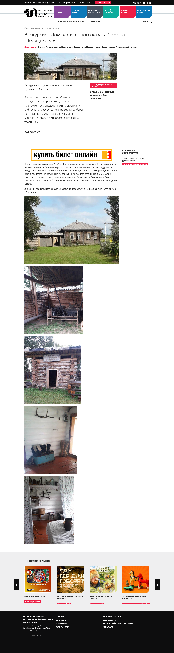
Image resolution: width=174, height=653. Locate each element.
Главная (60, 617)
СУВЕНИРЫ (95, 22)
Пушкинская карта (143, 11)
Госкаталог (108, 627)
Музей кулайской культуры (35, 28)
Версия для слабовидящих (39, 2)
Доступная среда (77, 22)
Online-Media (36, 635)
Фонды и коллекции (94, 11)
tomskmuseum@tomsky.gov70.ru (36, 628)
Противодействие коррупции (117, 624)
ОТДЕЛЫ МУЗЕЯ (76, 11)
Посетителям (109, 620)
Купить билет (124, 11)
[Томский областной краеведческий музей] (38, 12)
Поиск (145, 22)
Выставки (61, 620)
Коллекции (61, 624)
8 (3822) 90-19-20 (67, 2)
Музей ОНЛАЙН (109, 11)
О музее (59, 13)
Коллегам (61, 22)
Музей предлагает (111, 617)
